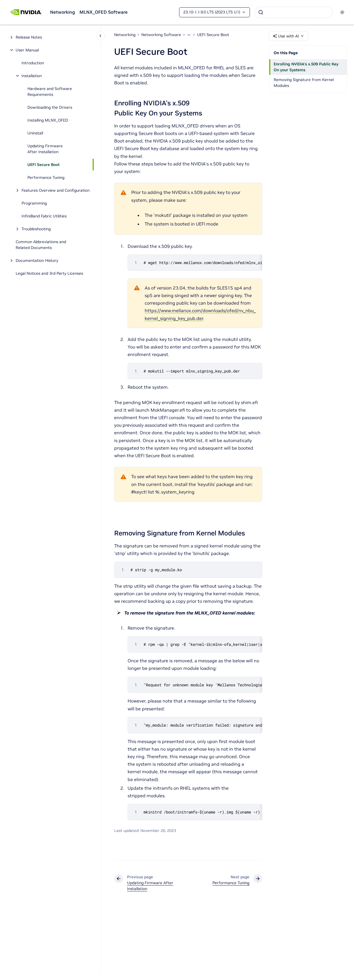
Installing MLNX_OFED (47, 120)
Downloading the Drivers (49, 107)
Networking (62, 12)
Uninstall (35, 133)
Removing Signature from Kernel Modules (304, 82)
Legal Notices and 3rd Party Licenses (49, 273)
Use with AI (288, 36)
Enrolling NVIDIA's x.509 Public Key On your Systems (306, 66)
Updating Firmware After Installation (45, 148)
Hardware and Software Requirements (49, 91)
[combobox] (293, 12)
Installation (32, 75)
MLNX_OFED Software (103, 12)
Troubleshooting (36, 228)
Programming (34, 203)
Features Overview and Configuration (56, 190)
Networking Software (161, 34)
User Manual (27, 50)
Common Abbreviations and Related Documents (41, 244)
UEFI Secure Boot (43, 164)
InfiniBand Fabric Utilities (44, 216)
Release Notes (29, 37)
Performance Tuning (45, 177)
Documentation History (37, 260)
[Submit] (260, 12)
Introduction (33, 62)
